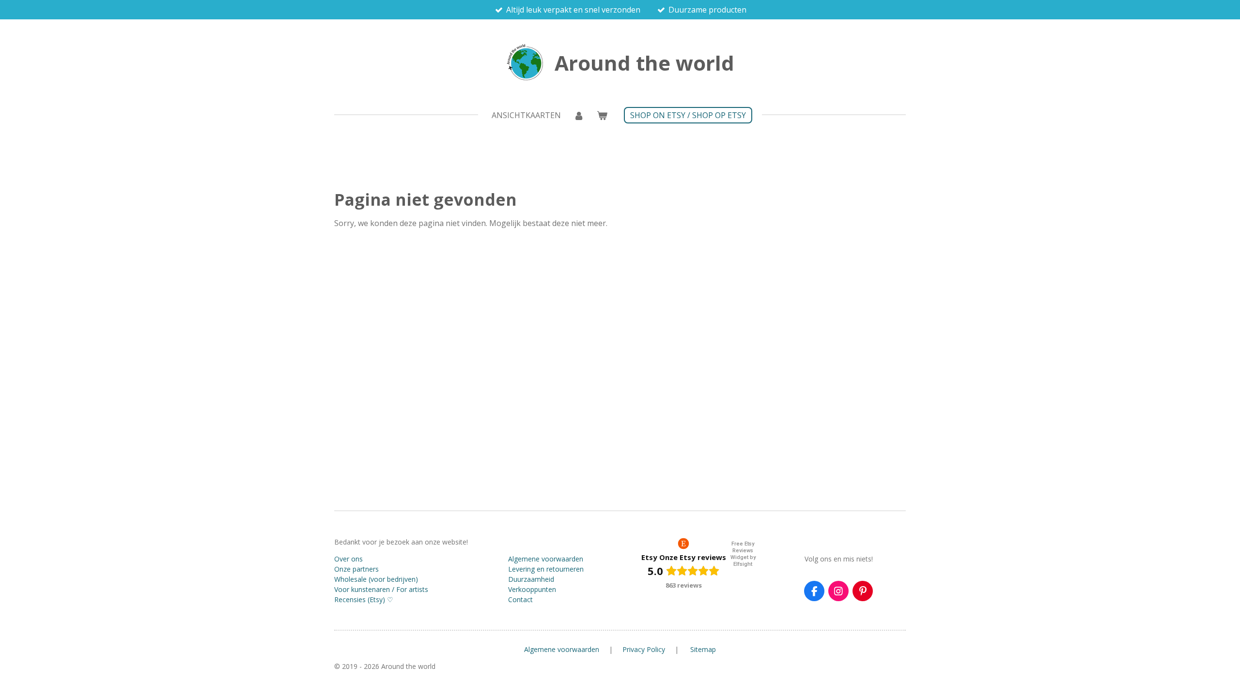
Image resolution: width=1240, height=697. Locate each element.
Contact (520, 599)
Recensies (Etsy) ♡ (363, 599)
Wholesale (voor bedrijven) (376, 579)
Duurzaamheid (531, 579)
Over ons (348, 558)
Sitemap (703, 649)
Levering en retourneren (546, 569)
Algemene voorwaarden (545, 558)
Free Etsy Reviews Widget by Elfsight (743, 554)
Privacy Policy (643, 649)
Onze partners (356, 569)
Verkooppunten (532, 589)
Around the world (644, 62)
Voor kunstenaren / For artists (381, 589)
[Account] (579, 115)
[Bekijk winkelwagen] (602, 115)
